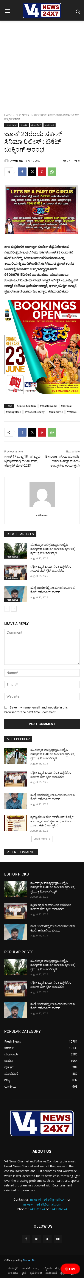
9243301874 (36, 1209)
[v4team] (7, 161)
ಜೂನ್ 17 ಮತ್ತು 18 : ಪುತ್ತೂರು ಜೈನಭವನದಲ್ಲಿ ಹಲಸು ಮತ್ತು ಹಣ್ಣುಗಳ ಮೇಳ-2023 (22, 461)
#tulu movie (56, 411)
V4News (71, 411)
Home (8, 115)
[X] (32, 171)
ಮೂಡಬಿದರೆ (36, 125)
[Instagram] (37, 1239)
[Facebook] (22, 171)
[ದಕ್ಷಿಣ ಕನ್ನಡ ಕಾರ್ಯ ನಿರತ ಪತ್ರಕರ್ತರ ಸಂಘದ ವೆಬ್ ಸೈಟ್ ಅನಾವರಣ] (15, 572)
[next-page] (14, 609)
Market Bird (30, 1260)
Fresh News (22, 115)
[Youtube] (58, 1239)
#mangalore (13, 411)
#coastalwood (48, 405)
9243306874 (58, 1209)
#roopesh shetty (35, 411)
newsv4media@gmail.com (48, 1199)
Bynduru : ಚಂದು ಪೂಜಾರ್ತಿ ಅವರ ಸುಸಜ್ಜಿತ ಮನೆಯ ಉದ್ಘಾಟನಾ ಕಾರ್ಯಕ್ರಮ (62, 461)
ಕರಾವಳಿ (24, 125)
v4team (18, 160)
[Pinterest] (42, 171)
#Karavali (66, 405)
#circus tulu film (26, 405)
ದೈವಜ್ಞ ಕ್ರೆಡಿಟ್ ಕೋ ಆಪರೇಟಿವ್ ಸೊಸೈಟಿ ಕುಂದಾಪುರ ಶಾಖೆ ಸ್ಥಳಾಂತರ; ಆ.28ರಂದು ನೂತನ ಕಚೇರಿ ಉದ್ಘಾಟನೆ (52, 821)
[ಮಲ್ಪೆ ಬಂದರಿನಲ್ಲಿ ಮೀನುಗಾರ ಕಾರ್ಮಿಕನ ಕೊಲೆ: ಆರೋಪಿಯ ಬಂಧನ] (15, 594)
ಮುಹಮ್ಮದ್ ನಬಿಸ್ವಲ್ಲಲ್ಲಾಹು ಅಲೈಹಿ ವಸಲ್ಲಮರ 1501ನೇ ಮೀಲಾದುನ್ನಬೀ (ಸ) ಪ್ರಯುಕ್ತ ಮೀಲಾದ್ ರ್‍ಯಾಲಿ (52, 549)
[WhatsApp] (52, 171)
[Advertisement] (42, 64)
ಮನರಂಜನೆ (49, 125)
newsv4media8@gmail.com (42, 1204)
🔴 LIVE (70, 1269)
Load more (40, 839)
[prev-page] (7, 609)
